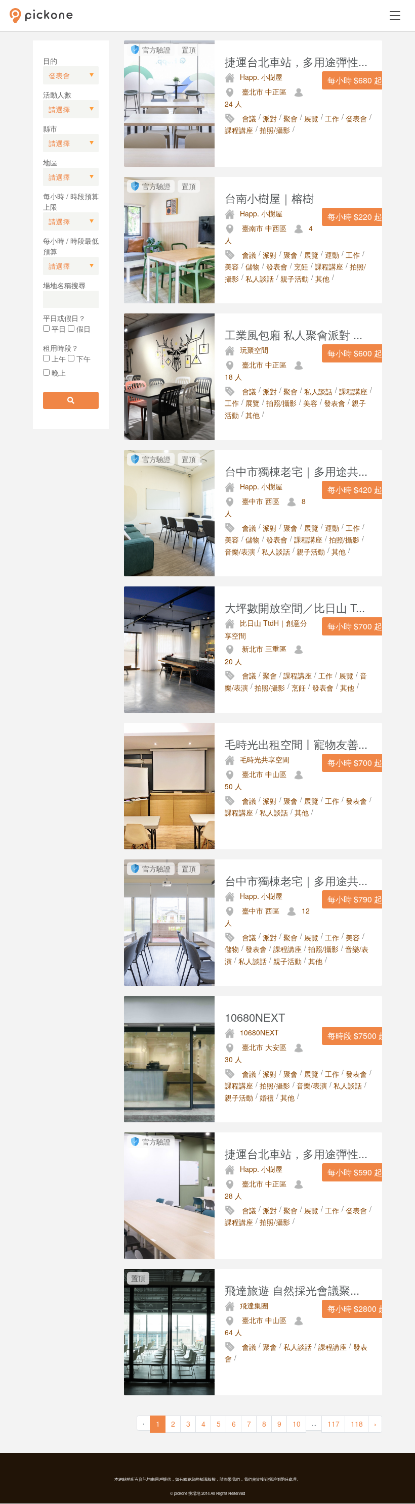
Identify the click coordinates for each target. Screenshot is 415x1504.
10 (297, 1424)
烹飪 (301, 266)
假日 (82, 329)
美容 (232, 266)
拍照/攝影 (275, 130)
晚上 (58, 373)
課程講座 (239, 130)
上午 (58, 358)
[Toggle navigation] (395, 16)
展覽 (311, 118)
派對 (270, 118)
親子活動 (294, 279)
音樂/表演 (240, 551)
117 (333, 1424)
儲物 (252, 266)
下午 (82, 358)
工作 (332, 118)
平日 (58, 329)
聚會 (290, 118)
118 (357, 1424)
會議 (249, 118)
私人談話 (259, 279)
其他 (322, 279)
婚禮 (267, 1097)
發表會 (356, 118)
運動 (332, 255)
